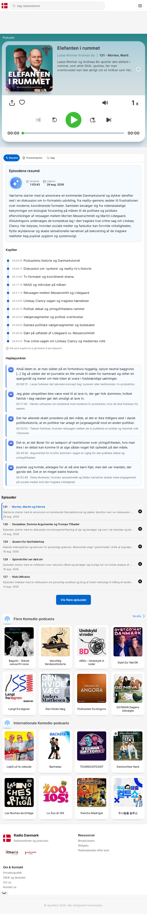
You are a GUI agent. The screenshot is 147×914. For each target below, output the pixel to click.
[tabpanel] (73, 325)
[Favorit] (22, 103)
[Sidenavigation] (140, 6)
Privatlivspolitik (12, 872)
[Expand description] (138, 69)
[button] (105, 102)
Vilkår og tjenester (14, 877)
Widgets (83, 845)
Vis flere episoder (73, 600)
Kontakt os (9, 887)
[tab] (11, 157)
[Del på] (12, 103)
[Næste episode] (108, 120)
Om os (7, 882)
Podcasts (8, 37)
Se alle (137, 616)
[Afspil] (73, 120)
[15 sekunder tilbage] (54, 120)
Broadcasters (86, 840)
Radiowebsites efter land (93, 850)
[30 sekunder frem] (92, 120)
